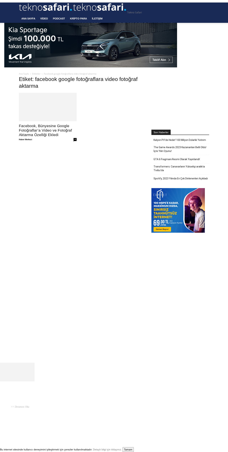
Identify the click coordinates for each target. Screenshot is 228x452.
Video (44, 18)
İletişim (97, 18)
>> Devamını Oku (19, 406)
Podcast (59, 18)
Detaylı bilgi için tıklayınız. (107, 449)
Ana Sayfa (28, 18)
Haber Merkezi (25, 139)
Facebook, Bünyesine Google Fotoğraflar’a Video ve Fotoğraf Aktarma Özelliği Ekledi (45, 130)
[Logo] (46, 12)
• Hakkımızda (173, 426)
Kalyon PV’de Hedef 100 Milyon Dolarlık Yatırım (180, 140)
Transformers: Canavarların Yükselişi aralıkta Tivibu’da (179, 168)
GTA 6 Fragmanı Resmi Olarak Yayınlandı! (177, 159)
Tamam (128, 449)
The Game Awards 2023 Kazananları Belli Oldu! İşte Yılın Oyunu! (180, 149)
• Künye (162, 426)
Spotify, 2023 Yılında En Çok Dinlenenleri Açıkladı (181, 178)
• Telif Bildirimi (188, 426)
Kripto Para (78, 18)
